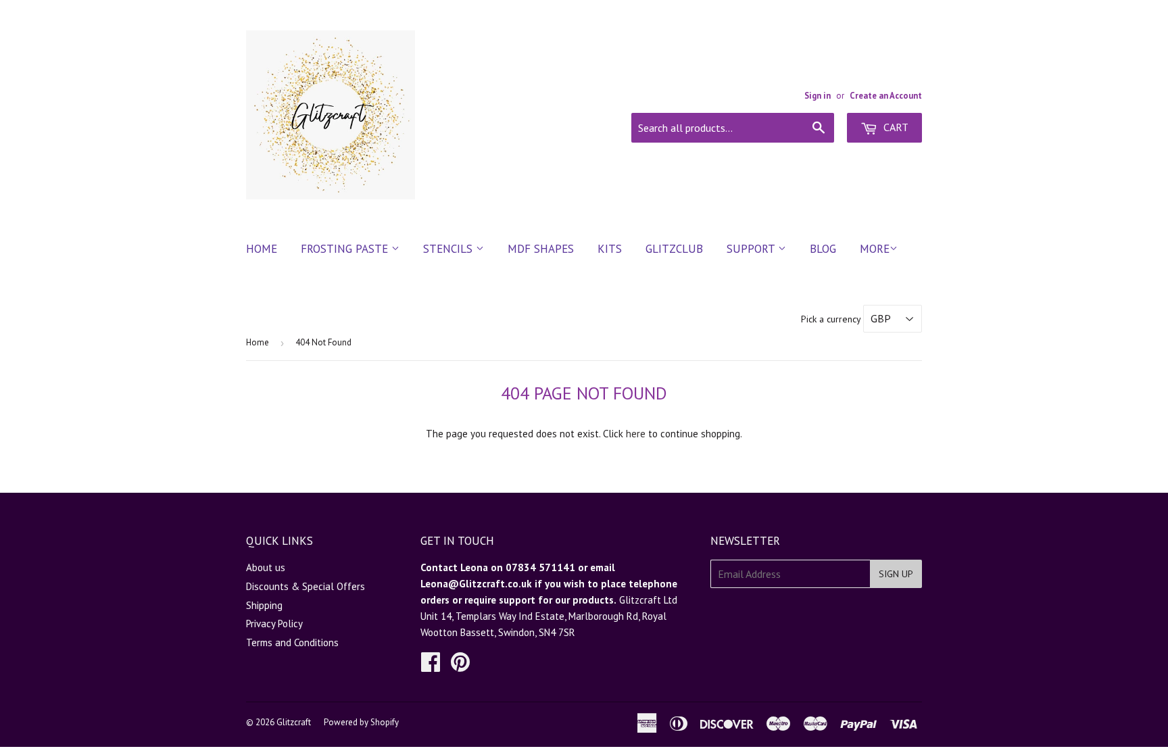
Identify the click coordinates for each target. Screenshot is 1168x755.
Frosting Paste (346, 248)
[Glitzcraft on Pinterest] (460, 666)
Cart (894, 127)
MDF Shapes (541, 248)
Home (261, 248)
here (636, 433)
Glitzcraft (293, 722)
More (875, 248)
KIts (610, 248)
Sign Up (896, 574)
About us (265, 567)
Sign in (817, 95)
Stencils (449, 248)
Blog (823, 248)
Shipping (264, 605)
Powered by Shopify (361, 722)
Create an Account (886, 95)
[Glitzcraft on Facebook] (430, 666)
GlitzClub (674, 248)
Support (752, 248)
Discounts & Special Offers (305, 586)
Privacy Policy (274, 623)
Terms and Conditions (292, 642)
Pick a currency (832, 319)
